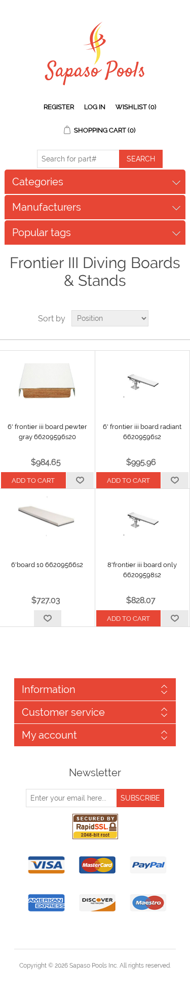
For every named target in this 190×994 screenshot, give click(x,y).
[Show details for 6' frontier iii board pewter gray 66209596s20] (47, 381)
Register (59, 107)
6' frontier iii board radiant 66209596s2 (142, 432)
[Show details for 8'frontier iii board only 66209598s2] (142, 519)
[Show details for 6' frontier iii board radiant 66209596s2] (142, 381)
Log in (94, 107)
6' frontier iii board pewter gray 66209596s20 (47, 432)
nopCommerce (113, 977)
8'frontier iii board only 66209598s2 (142, 570)
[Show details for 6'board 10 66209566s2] (47, 519)
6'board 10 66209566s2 (47, 565)
